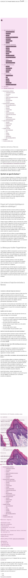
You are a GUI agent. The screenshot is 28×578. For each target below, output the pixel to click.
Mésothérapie (9, 117)
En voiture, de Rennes (6, 444)
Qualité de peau (6, 128)
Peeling (7, 79)
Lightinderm (8, 136)
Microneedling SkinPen (11, 46)
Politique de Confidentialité (7, 432)
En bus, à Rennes (4, 438)
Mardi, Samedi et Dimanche (7, 461)
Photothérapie (9, 100)
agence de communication (18, 538)
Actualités (5, 139)
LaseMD (8, 48)
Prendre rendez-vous (9, 88)
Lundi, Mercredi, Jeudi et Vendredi (8, 456)
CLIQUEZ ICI (3, 559)
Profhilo (7, 53)
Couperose (8, 125)
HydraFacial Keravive (10, 119)
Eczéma (8, 35)
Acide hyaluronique (10, 55)
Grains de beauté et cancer (12, 37)
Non (3, 575)
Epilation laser (9, 68)
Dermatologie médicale (8, 91)
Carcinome (8, 33)
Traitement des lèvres (11, 57)
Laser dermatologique (8, 120)
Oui (3, 573)
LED (7, 77)
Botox (7, 59)
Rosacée (8, 50)
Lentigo (7, 126)
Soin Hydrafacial (9, 75)
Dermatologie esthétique (8, 103)
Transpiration (8, 52)
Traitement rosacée (10, 32)
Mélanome (8, 39)
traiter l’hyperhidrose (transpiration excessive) (14, 163)
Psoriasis (8, 102)
